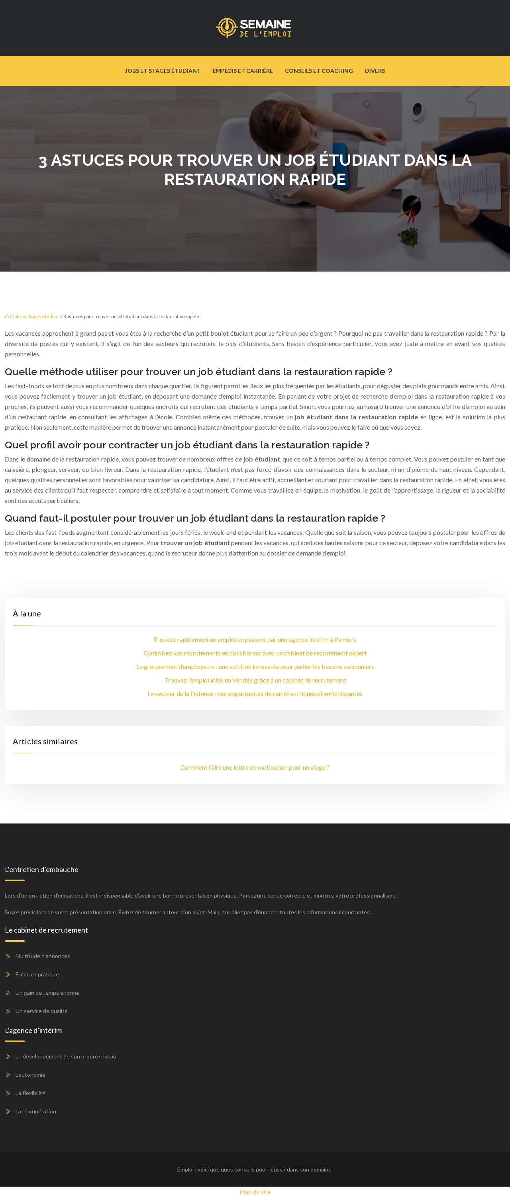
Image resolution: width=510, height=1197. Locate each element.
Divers (375, 70)
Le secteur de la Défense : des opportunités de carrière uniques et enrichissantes (255, 693)
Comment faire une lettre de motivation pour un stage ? (255, 767)
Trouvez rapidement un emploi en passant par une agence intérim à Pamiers (255, 639)
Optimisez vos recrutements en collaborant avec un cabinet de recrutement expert (255, 653)
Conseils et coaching (319, 70)
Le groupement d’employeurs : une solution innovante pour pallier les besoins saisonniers (255, 666)
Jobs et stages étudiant (163, 70)
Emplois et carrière (243, 70)
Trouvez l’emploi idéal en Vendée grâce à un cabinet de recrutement (255, 680)
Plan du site (255, 1191)
